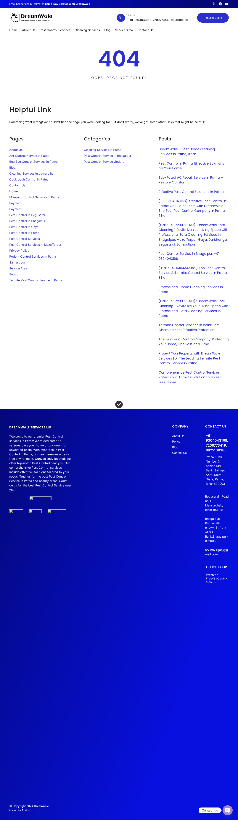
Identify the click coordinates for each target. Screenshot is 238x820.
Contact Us (17, 185)
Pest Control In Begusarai (27, 215)
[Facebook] (220, 4)
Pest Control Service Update (104, 161)
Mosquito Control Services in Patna (34, 197)
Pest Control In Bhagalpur (27, 221)
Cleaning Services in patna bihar (32, 173)
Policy (176, 441)
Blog (12, 167)
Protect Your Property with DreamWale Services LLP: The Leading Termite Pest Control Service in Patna (189, 358)
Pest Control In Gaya (23, 227)
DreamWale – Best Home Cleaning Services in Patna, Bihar (187, 151)
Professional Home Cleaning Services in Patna (191, 289)
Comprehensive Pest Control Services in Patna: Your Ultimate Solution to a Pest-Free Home (191, 377)
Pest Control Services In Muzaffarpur (35, 244)
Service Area (18, 268)
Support (15, 274)
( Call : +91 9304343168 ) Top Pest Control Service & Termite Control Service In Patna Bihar (193, 273)
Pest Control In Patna (24, 233)
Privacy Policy (19, 250)
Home (13, 191)
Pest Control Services (24, 239)
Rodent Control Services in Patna (32, 256)
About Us (15, 150)
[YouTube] (227, 4)
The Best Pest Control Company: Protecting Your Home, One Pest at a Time (194, 341)
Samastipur (17, 262)
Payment (15, 203)
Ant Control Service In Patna (29, 156)
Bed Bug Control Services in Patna (33, 161)
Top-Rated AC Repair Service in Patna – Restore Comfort (191, 180)
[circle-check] (119, 404)
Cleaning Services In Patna (102, 150)
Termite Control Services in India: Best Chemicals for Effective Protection (189, 327)
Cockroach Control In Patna (29, 179)
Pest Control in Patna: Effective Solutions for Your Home (191, 165)
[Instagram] (213, 4)
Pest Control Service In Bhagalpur (107, 156)
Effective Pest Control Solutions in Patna (191, 192)
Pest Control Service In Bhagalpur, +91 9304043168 (189, 256)
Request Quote (213, 17)
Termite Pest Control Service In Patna (35, 280)
